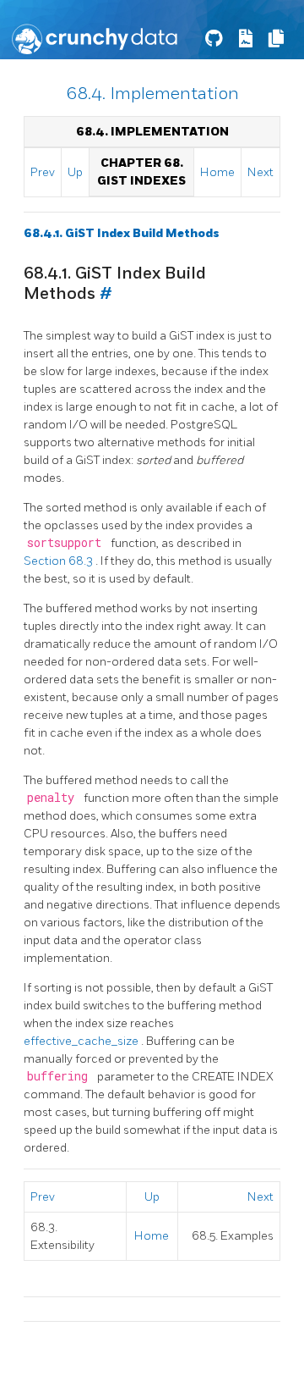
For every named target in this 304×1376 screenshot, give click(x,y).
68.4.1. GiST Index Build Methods (122, 233)
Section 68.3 (59, 561)
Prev (42, 172)
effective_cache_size (82, 1041)
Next (260, 172)
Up (75, 172)
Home (217, 172)
